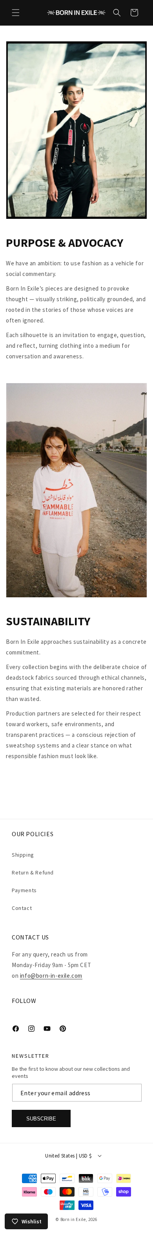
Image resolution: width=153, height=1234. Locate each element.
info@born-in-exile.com (51, 975)
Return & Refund (33, 872)
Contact (22, 908)
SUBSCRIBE (41, 1119)
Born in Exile (73, 1219)
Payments (24, 890)
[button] (15, 12)
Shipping (23, 854)
